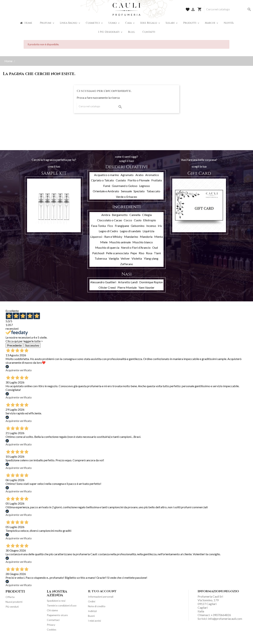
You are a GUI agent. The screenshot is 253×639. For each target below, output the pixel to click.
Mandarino (131, 236)
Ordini (91, 601)
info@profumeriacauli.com (225, 618)
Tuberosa (101, 258)
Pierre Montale (127, 287)
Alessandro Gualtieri (103, 282)
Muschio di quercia (107, 247)
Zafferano (126, 264)
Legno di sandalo (130, 231)
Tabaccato (153, 191)
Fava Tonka (98, 225)
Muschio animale (120, 242)
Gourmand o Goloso (124, 185)
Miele (104, 242)
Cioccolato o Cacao (109, 220)
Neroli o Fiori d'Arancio (136, 247)
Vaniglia (114, 258)
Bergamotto (120, 215)
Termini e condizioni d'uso (61, 605)
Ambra (105, 215)
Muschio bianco (142, 242)
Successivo (32, 345)
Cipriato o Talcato (102, 180)
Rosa (149, 253)
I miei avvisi (94, 620)
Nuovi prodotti (14, 601)
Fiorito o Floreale (138, 180)
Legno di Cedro (108, 231)
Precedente (14, 345)
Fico (110, 225)
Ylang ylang (151, 258)
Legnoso (144, 185)
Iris (160, 225)
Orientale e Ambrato (106, 191)
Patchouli (98, 253)
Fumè (106, 185)
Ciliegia (147, 215)
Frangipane (122, 225)
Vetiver (125, 258)
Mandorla (146, 236)
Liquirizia (148, 231)
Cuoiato (121, 180)
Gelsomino (137, 225)
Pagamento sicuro (57, 615)
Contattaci (53, 619)
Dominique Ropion (151, 282)
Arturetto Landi (128, 282)
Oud (155, 247)
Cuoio (138, 220)
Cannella (134, 215)
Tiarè (157, 253)
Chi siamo (52, 610)
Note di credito (96, 606)
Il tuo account (102, 591)
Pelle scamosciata (117, 253)
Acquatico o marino (106, 175)
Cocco (128, 220)
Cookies (51, 629)
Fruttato (156, 180)
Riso (141, 253)
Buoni (91, 615)
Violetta (137, 258)
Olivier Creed (107, 287)
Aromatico (152, 175)
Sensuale (126, 191)
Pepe (133, 253)
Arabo (139, 175)
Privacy (51, 624)
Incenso (151, 225)
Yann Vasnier (146, 287)
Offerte (10, 597)
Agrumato (127, 175)
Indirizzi (92, 611)
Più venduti (12, 606)
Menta (158, 236)
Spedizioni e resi (56, 600)
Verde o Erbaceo (126, 196)
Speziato (139, 191)
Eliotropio (149, 220)
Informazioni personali (100, 596)
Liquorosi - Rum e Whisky (106, 236)
